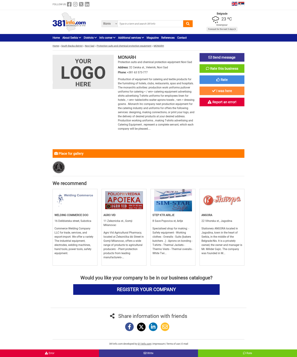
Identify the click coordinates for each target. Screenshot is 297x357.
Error (51, 353)
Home (56, 37)
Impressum (159, 343)
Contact (182, 37)
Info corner (106, 37)
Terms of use (173, 343)
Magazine (153, 37)
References (168, 37)
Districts (89, 37)
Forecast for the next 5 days (221, 29)
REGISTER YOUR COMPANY (146, 289)
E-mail (185, 343)
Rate (249, 353)
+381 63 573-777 (137, 72)
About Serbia (70, 37)
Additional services (130, 37)
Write (149, 353)
